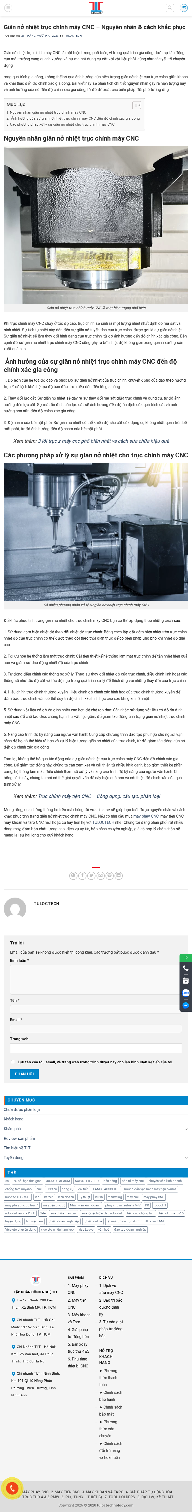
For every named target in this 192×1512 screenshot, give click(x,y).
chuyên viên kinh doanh (165, 1181)
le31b (99, 1197)
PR (147, 1205)
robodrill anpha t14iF (20, 1213)
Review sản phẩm (19, 1138)
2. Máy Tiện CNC (65, 1492)
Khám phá (12, 1128)
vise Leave (86, 1229)
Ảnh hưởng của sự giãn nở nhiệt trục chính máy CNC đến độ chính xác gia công (75, 118)
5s (7, 1181)
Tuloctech (73, 35)
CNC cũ (51, 1189)
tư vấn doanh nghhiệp (63, 1221)
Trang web (19, 1039)
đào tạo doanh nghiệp (130, 1229)
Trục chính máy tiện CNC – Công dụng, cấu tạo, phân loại (98, 796)
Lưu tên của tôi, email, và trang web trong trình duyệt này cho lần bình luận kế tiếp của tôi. (95, 1062)
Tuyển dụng (14, 1157)
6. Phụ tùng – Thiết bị (82, 1497)
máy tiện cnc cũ (54, 1205)
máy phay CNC (146, 816)
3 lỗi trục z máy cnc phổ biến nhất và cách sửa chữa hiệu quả (103, 441)
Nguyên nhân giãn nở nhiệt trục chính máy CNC (48, 112)
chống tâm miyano (18, 1189)
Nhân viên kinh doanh (85, 1205)
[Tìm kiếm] (170, 8)
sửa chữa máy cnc (63, 1213)
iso (37, 1197)
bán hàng (110, 1181)
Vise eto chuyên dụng (20, 1229)
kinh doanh (66, 1197)
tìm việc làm (34, 1221)
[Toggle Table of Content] (134, 105)
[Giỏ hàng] (184, 8)
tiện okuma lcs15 (171, 1213)
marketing (115, 1197)
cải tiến (83, 1189)
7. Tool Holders (119, 1497)
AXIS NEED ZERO (87, 1181)
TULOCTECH (103, 822)
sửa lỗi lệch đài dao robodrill (102, 1213)
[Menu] (8, 8)
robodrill (160, 1205)
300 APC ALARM (58, 1181)
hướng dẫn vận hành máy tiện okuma (150, 1189)
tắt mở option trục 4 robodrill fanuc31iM (135, 1221)
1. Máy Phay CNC (33, 1492)
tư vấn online (93, 1221)
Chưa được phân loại (22, 1109)
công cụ (68, 1189)
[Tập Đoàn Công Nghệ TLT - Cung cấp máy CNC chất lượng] (96, 8)
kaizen (49, 1197)
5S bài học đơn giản (28, 1181)
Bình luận (19, 960)
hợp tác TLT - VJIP (17, 1197)
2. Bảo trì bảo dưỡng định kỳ (110, 1307)
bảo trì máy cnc (133, 1181)
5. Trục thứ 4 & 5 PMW (38, 1497)
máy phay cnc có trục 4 (21, 1205)
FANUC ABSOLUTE (106, 1189)
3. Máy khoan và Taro (103, 1492)
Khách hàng (14, 1119)
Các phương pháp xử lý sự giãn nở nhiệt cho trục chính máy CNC (62, 124)
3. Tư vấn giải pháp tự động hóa (111, 1329)
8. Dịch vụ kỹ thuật (156, 1497)
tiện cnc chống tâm (140, 1213)
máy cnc (133, 1197)
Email (16, 1020)
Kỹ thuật (84, 1197)
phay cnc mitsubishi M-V (122, 1205)
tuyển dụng (13, 1221)
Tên (15, 1001)
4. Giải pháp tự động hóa (149, 1492)
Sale (43, 1213)
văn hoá (104, 1229)
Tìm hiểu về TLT (17, 1148)
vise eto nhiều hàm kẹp (57, 1229)
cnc (39, 1189)
